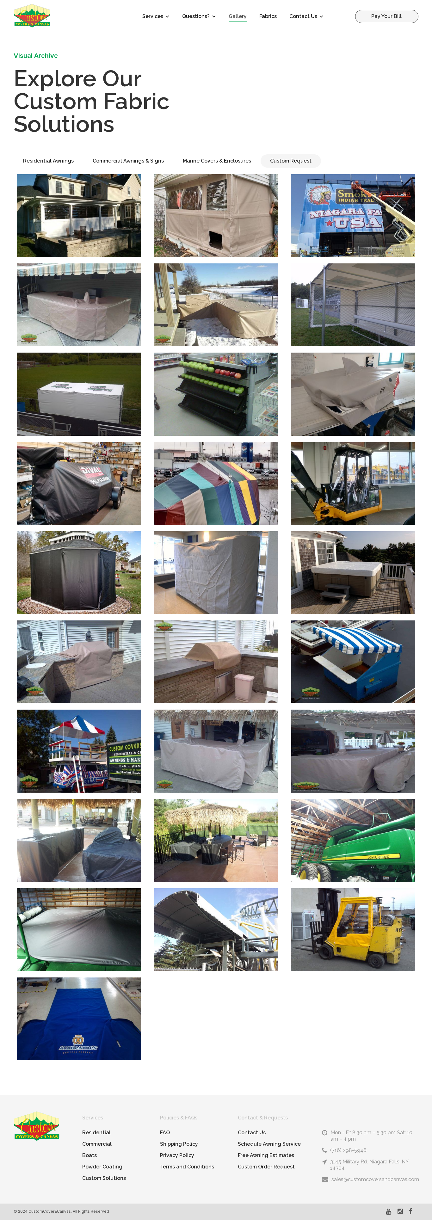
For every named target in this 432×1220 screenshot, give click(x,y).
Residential (96, 1133)
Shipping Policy (179, 1144)
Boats (89, 1155)
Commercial (97, 1144)
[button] (156, 16)
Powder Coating (102, 1167)
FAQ (165, 1133)
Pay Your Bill (386, 16)
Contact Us (252, 1133)
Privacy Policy (177, 1155)
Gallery (238, 16)
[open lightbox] (79, 215)
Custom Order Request (266, 1167)
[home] (32, 16)
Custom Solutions (104, 1178)
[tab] (48, 161)
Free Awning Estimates (266, 1155)
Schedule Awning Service (269, 1144)
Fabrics (268, 16)
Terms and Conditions (187, 1167)
